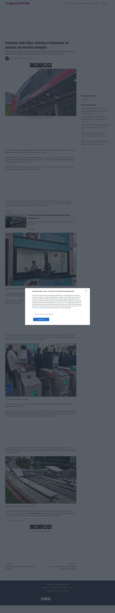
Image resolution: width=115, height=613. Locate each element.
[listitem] (57, 314)
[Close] (86, 291)
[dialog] (57, 306)
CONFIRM (41, 319)
